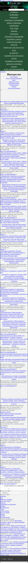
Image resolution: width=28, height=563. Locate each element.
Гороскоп (14, 34)
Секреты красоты (14, 42)
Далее (17, 488)
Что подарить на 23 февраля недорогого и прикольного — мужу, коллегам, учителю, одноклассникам (14, 475)
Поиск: (5, 9)
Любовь (14, 31)
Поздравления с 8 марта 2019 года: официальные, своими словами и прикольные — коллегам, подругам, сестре (14, 343)
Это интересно (5, 517)
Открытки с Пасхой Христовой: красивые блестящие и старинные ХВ (14, 240)
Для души (13, 7)
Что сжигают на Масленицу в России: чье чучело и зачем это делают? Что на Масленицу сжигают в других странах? (14, 435)
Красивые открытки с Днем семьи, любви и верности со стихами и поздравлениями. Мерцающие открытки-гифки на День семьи (14, 142)
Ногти (13, 58)
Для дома (14, 6)
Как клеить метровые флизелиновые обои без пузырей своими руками (14, 418)
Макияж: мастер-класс (14, 56)
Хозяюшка (13, 15)
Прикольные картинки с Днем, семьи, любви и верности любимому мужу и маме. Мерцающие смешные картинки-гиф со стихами (14, 208)
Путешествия (14, 85)
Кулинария (14, 26)
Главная (14, 12)
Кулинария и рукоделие (8, 504)
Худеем (2, 515)
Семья (2, 509)
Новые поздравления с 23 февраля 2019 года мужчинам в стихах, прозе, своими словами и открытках (14, 544)
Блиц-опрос (14, 77)
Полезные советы (14, 39)
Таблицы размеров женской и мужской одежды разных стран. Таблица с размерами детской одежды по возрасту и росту (14, 401)
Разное (14, 67)
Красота (2, 502)
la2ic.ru (15, 3)
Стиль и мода (4, 511)
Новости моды (14, 81)
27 (13, 488)
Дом (1, 498)
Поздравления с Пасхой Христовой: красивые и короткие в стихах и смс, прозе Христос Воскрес (14, 226)
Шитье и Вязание (14, 23)
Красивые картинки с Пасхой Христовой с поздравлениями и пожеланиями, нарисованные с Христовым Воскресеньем (14, 260)
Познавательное (14, 83)
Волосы (14, 45)
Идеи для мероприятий (14, 69)
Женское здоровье (14, 64)
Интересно (3, 109)
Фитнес (2, 514)
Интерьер (14, 17)
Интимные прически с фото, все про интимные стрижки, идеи (12, 522)
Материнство (4, 507)
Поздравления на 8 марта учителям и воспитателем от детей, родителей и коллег (14, 377)
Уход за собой (4, 512)
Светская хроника (14, 88)
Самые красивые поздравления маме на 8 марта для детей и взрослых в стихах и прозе (14, 360)
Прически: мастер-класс (14, 47)
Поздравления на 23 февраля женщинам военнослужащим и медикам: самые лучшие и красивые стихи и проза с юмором (14, 456)
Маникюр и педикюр (14, 61)
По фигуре (14, 53)
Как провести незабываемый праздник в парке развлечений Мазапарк (14, 102)
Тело (14, 50)
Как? (14, 80)
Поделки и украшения (14, 20)
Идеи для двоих (5, 501)
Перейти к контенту (7, 1)
